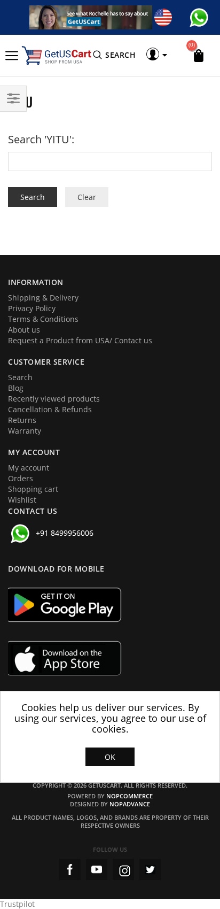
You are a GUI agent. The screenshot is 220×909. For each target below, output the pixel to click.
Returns (22, 420)
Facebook (70, 869)
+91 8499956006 (64, 533)
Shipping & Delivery (43, 297)
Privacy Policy (32, 308)
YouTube (96, 869)
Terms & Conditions (43, 319)
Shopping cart (33, 489)
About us (24, 330)
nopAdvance (129, 804)
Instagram (123, 869)
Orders (20, 478)
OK (110, 757)
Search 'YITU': (41, 139)
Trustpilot (17, 904)
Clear (86, 197)
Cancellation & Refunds (50, 409)
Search (20, 377)
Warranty (24, 431)
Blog (15, 388)
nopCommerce (129, 796)
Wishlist (22, 500)
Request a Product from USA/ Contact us (80, 340)
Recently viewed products (54, 399)
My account (28, 468)
